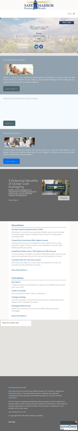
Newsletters (18, 225)
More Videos (13, 200)
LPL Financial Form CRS (17, 387)
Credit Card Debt (19, 291)
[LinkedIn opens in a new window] (36, 47)
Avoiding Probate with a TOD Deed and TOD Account (34, 251)
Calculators (17, 278)
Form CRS (22, 412)
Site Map (12, 422)
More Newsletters (20, 270)
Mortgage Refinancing (21, 306)
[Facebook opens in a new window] (41, 47)
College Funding (18, 297)
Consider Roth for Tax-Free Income (26, 260)
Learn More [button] (10, 89)
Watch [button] (8, 123)
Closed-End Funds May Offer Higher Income (30, 240)
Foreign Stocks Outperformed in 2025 (27, 229)
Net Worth (16, 282)
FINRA (11, 398)
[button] (71, 14)
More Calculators (19, 316)
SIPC (15, 398)
